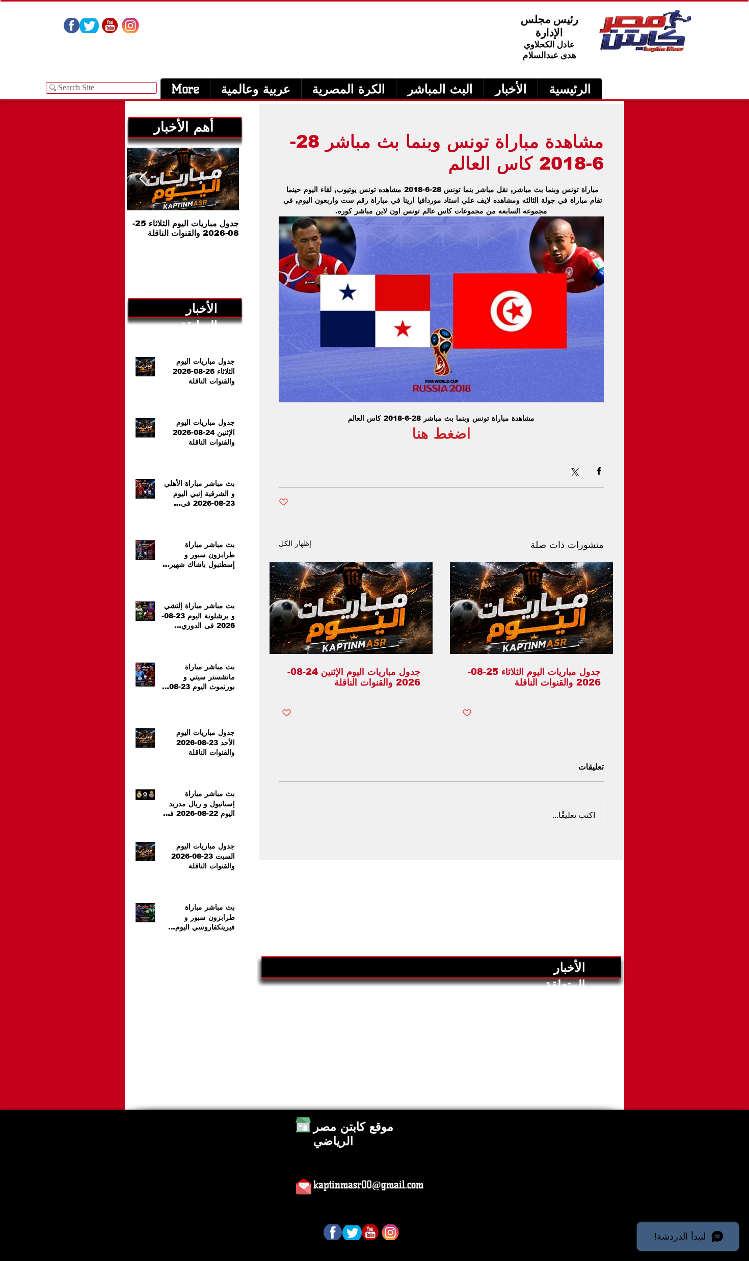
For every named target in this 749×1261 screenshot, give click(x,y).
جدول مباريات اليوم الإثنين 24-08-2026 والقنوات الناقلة (353, 677)
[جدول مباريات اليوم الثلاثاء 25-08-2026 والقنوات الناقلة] (531, 608)
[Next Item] (143, 179)
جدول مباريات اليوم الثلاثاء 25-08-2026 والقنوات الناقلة (534, 677)
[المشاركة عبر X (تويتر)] (574, 471)
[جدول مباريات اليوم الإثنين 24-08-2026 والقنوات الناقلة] (351, 608)
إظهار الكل (295, 543)
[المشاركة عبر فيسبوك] (599, 471)
